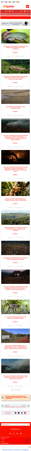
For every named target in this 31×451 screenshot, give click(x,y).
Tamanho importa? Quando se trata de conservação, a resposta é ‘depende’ (15, 229)
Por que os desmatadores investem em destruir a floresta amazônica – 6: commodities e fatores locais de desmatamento (15, 138)
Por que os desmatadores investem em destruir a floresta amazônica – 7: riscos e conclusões (15, 78)
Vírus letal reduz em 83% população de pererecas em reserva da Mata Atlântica (15, 47)
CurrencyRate (4, 443)
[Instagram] (19, 413)
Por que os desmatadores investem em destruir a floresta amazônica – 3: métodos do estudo (15, 377)
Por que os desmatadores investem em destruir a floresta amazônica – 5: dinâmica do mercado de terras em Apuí (15, 169)
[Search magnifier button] (29, 14)
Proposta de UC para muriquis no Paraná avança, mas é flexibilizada (15, 199)
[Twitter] (22, 413)
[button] (27, 6)
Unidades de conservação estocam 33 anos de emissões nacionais (15, 258)
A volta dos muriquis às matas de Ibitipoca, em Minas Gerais (15, 317)
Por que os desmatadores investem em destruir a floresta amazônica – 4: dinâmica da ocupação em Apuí (15, 288)
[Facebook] (15, 413)
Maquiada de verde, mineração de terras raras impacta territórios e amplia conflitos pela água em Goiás (15, 347)
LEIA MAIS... (15, 52)
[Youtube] (25, 413)
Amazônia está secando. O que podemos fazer (15, 107)
